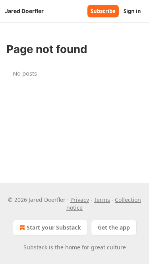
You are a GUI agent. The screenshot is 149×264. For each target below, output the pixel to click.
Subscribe (103, 11)
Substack (35, 247)
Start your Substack (54, 227)
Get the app (114, 227)
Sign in (132, 11)
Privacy (79, 199)
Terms (102, 199)
